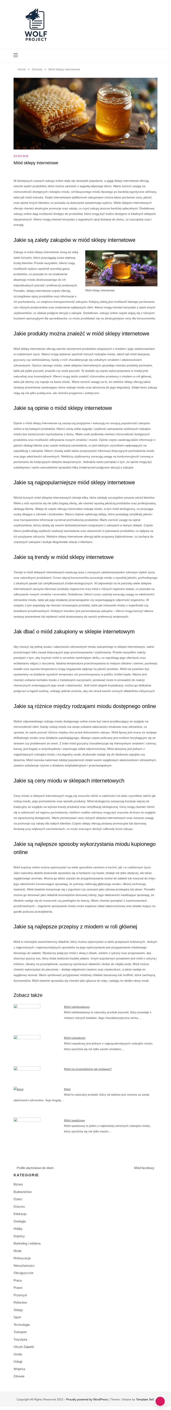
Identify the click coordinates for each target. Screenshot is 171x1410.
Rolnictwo (20, 1302)
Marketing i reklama (27, 1243)
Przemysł (20, 1295)
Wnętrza (19, 1369)
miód (110, 180)
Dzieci (18, 1199)
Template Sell (145, 1399)
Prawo (18, 1287)
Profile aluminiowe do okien (35, 1168)
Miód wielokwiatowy (77, 1006)
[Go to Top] (160, 1401)
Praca (18, 1280)
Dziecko (19, 1206)
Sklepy (18, 1310)
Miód (67, 1089)
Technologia (22, 1324)
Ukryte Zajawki (24, 1346)
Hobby (18, 1228)
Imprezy (19, 1236)
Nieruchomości (24, 1265)
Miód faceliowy (144, 1168)
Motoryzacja (22, 1258)
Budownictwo (23, 1192)
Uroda (18, 1354)
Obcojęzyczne (23, 1273)
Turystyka (20, 1339)
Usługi (18, 1361)
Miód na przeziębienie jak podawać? (88, 1069)
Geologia (20, 1221)
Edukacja (20, 1214)
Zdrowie (21, 156)
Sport (17, 1317)
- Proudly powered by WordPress (86, 1399)
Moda (17, 1251)
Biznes (18, 1184)
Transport (20, 1332)
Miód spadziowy (74, 1120)
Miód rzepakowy (75, 1037)
